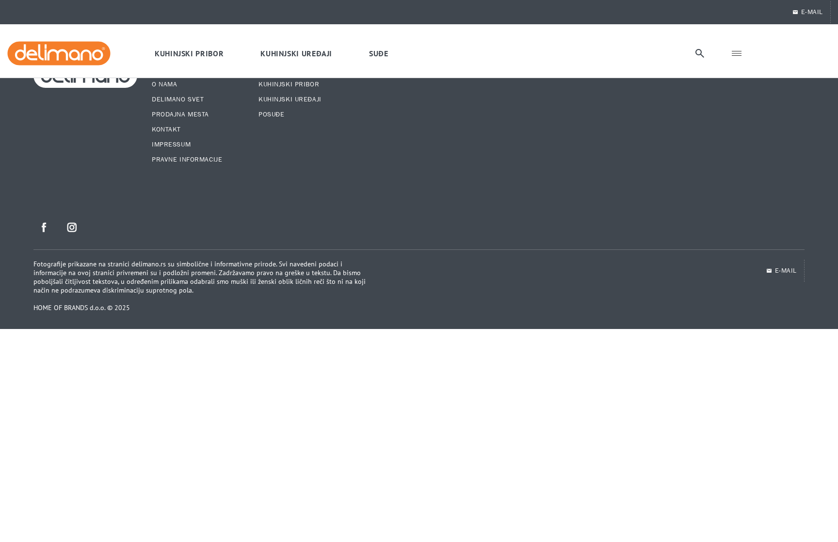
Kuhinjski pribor (288, 84)
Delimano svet (178, 99)
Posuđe (271, 114)
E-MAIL (812, 12)
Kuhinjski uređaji (290, 99)
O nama (164, 84)
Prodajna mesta (180, 114)
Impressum (171, 144)
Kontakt (166, 129)
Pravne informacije (187, 159)
